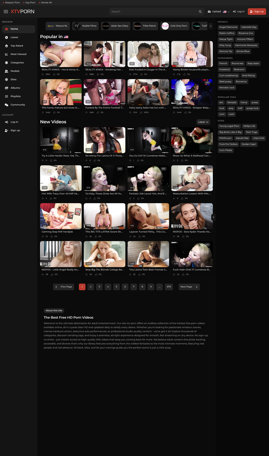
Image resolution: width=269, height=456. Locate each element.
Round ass (237, 63)
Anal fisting (248, 75)
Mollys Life (249, 126)
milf (240, 108)
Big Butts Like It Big (230, 132)
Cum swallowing (228, 75)
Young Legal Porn (229, 126)
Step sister (253, 63)
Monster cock (226, 87)
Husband (224, 69)
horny (244, 102)
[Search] (200, 11)
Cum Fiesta (225, 150)
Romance (241, 81)
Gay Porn (30, 2)
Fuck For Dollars (228, 144)
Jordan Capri (249, 144)
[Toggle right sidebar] (213, 217)
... (159, 286)
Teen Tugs (251, 132)
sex (221, 102)
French (223, 63)
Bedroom (239, 69)
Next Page (186, 286)
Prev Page (66, 286)
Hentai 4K (46, 2)
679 (169, 286)
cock (231, 114)
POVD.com (225, 138)
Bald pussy (225, 81)
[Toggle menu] (6, 11)
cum (222, 114)
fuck (221, 108)
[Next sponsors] (210, 26)
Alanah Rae (242, 138)
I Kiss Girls (258, 138)
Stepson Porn (12, 2)
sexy (231, 108)
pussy (255, 102)
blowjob (231, 102)
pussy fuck (252, 108)
